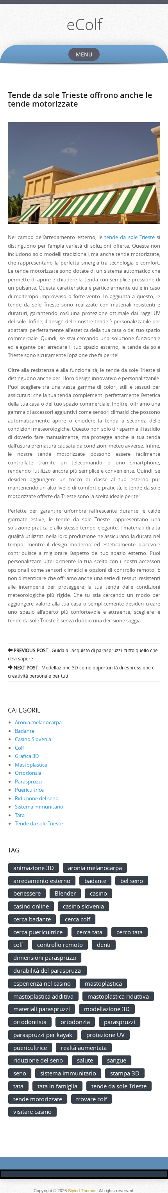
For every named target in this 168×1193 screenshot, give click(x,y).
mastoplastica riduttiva (118, 996)
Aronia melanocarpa (38, 722)
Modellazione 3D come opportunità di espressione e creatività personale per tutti (81, 671)
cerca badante (32, 919)
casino (98, 893)
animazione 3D (33, 868)
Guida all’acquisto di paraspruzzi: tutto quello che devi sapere (83, 654)
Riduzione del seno (37, 798)
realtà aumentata (84, 1048)
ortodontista (29, 1022)
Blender (65, 893)
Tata (20, 815)
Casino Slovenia (33, 739)
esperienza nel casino (42, 983)
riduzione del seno (38, 1060)
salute (85, 1060)
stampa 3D (124, 1073)
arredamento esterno (41, 881)
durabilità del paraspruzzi (47, 970)
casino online (31, 906)
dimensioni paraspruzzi (44, 957)
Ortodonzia (28, 772)
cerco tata (129, 932)
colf (18, 944)
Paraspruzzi (28, 781)
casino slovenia (83, 906)
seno (19, 1073)
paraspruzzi (119, 1022)
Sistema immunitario (39, 806)
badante (95, 881)
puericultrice (30, 1048)
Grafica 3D (27, 756)
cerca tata (89, 932)
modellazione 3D (107, 1009)
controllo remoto (60, 944)
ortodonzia (75, 1022)
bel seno (131, 881)
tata (18, 1086)
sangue (116, 1060)
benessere (27, 893)
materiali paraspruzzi (41, 1009)
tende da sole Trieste (129, 237)
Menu (84, 54)
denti (104, 944)
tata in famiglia (57, 1086)
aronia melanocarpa (95, 868)
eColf (84, 24)
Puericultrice (29, 789)
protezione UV (105, 1035)
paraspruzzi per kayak (42, 1035)
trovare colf (91, 1099)
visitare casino (32, 1111)
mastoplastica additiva (43, 996)
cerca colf (77, 919)
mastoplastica (103, 983)
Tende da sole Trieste (39, 823)
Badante (24, 730)
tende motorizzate (37, 1099)
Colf (19, 747)
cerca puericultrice (38, 932)
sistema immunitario (68, 1073)
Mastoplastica (31, 764)
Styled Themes (82, 1190)
